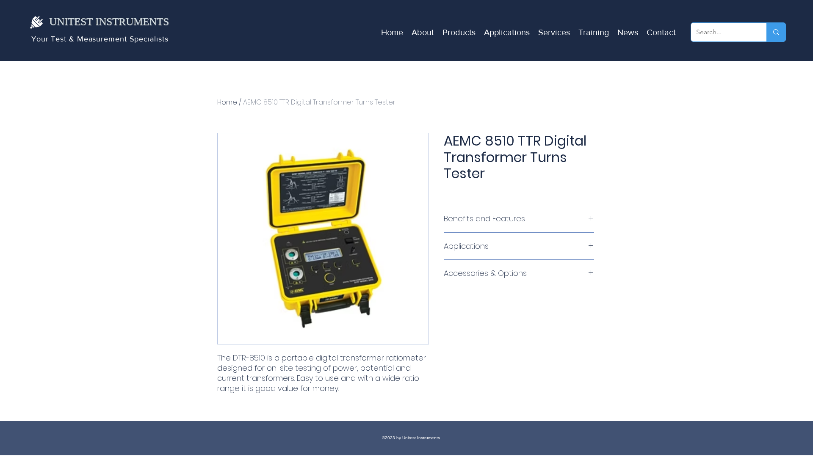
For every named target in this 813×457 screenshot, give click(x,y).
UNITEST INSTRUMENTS (109, 21)
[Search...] (775, 32)
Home (227, 102)
